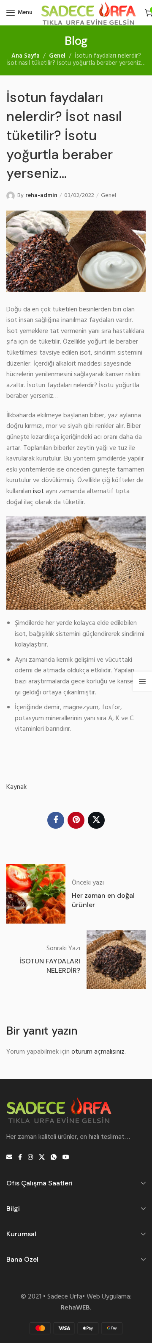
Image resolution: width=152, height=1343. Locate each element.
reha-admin (41, 195)
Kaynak (16, 787)
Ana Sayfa (25, 56)
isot (38, 491)
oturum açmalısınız (98, 1051)
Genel (57, 56)
